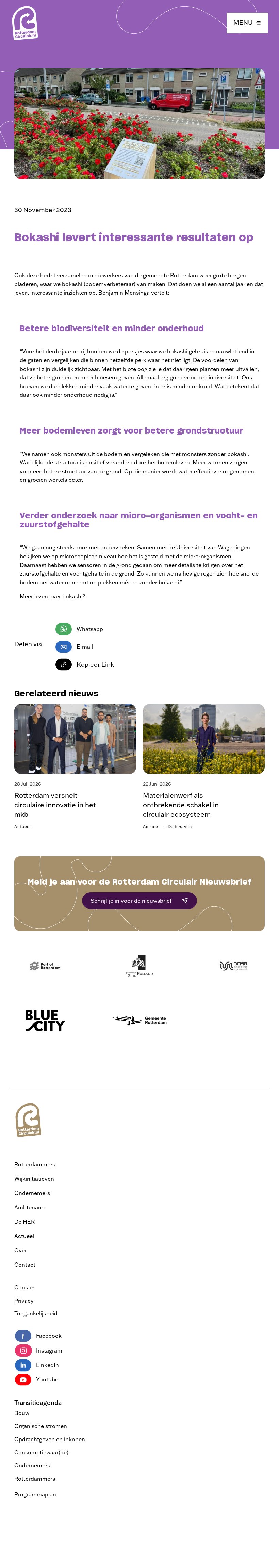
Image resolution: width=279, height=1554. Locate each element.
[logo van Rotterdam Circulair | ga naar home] (24, 22)
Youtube (47, 1379)
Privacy (23, 1300)
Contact (24, 1264)
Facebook (49, 1335)
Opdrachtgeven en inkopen (49, 1439)
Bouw (21, 1413)
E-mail (85, 646)
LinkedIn (47, 1365)
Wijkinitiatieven (34, 1178)
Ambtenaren (30, 1207)
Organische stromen (40, 1426)
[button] (247, 23)
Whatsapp (90, 628)
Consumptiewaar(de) (41, 1452)
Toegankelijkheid (36, 1313)
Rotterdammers (34, 1164)
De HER (24, 1221)
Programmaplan (35, 1494)
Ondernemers (32, 1192)
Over (20, 1250)
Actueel (24, 1236)
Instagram (49, 1350)
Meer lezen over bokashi (51, 596)
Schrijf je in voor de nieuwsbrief (131, 900)
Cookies (24, 1287)
